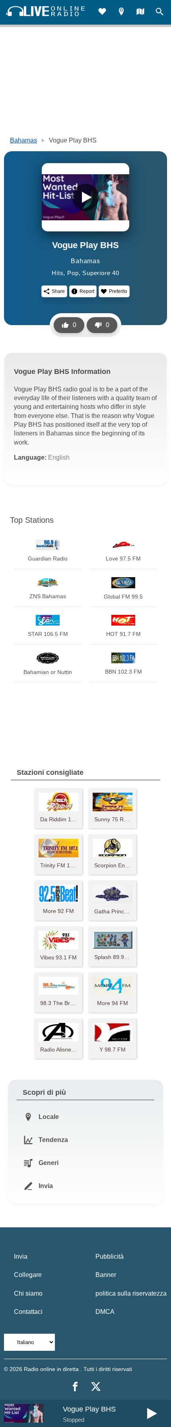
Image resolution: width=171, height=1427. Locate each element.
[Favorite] (102, 12)
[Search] (159, 12)
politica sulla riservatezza (131, 1293)
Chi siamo (28, 1293)
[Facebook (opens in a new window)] (75, 1386)
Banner (105, 1274)
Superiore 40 (100, 273)
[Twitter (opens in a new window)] (95, 1386)
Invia (20, 1256)
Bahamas (23, 140)
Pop (72, 273)
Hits (57, 273)
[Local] (121, 12)
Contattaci (28, 1311)
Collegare (28, 1274)
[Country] (140, 12)
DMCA (105, 1311)
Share (58, 291)
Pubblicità (109, 1256)
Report (87, 291)
